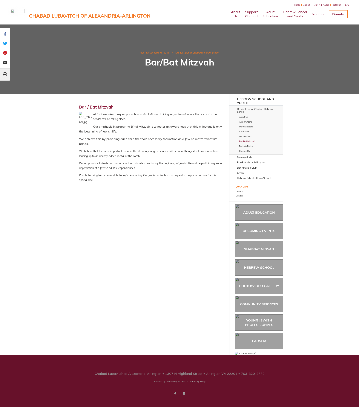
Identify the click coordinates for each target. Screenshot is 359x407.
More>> (318, 14)
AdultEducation (270, 14)
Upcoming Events (259, 231)
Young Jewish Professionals (259, 322)
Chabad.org (171, 381)
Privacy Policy (198, 381)
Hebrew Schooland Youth (295, 14)
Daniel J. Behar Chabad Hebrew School (197, 52)
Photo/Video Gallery (259, 286)
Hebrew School (259, 267)
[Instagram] (184, 393)
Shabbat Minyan (259, 249)
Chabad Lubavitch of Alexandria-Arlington (90, 16)
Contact (336, 5)
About (306, 5)
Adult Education (259, 212)
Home (297, 5)
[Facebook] (175, 393)
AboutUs (235, 14)
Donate (338, 14)
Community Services (259, 304)
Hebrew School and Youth (154, 52)
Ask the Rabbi (321, 5)
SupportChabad (251, 14)
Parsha (259, 341)
